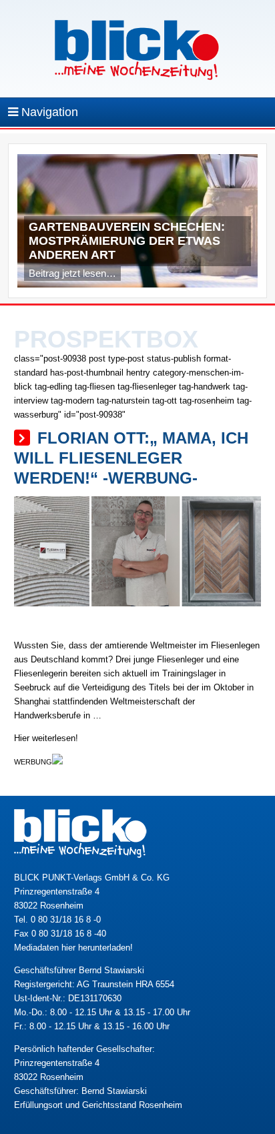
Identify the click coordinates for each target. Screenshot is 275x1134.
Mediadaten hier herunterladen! (73, 948)
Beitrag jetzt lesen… (72, 273)
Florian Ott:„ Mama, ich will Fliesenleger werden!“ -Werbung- (131, 458)
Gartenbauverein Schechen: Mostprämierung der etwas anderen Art (127, 240)
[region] (137, 224)
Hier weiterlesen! (46, 738)
